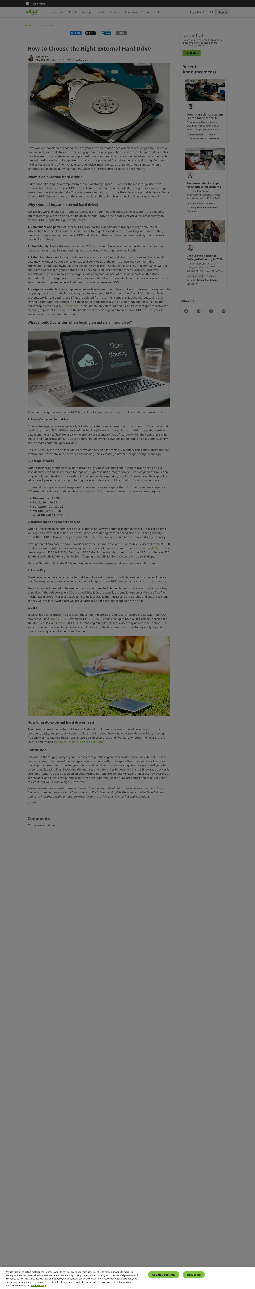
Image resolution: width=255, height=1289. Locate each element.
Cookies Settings (163, 1275)
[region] (127, 1278)
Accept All (194, 1275)
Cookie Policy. (38, 1285)
